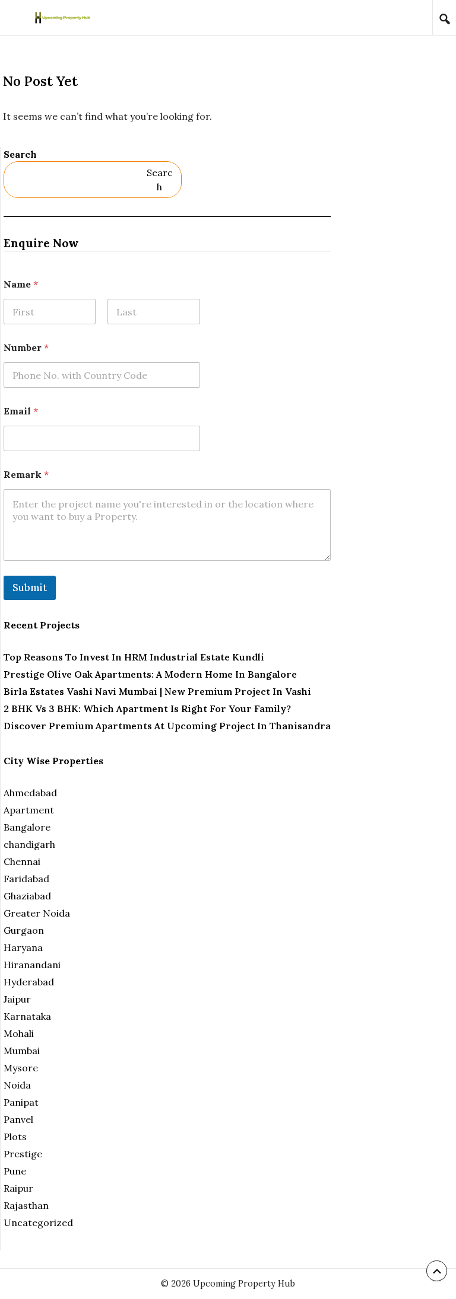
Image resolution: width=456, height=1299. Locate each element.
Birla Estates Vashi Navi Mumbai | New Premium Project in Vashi (157, 691)
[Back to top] (436, 1270)
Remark (26, 474)
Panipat (21, 1102)
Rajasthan (26, 1205)
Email (21, 411)
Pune (15, 1171)
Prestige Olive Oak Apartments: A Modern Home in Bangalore (150, 674)
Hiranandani (32, 965)
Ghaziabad (27, 896)
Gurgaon (24, 930)
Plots (15, 1136)
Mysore (21, 1068)
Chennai (22, 861)
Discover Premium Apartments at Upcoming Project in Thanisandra (167, 726)
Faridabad (26, 879)
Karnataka (27, 1016)
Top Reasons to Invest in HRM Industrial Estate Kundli (134, 657)
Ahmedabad (30, 793)
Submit (29, 587)
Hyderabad (29, 982)
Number (26, 347)
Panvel (18, 1119)
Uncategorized (38, 1222)
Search (20, 154)
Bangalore (27, 827)
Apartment (29, 810)
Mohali (19, 1033)
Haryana (23, 947)
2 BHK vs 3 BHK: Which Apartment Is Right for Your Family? (147, 708)
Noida (17, 1085)
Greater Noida (37, 913)
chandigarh (29, 844)
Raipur (18, 1188)
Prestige (23, 1154)
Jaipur (17, 999)
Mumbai (22, 1051)
